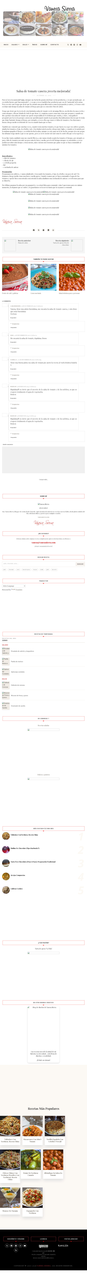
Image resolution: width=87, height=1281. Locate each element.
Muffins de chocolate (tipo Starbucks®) (25, 848)
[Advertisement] (43, 73)
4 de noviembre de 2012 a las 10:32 (25, 335)
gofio (47, 569)
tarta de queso (26, 569)
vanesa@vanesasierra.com (43, 542)
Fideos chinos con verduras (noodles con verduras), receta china (10, 1176)
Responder (13, 317)
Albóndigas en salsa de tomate (53, 1174)
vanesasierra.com (43, 517)
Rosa (12, 335)
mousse (35, 569)
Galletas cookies (17, 889)
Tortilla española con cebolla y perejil (55, 1140)
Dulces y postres (43, 775)
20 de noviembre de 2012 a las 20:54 (29, 359)
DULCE (25, 45)
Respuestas (15, 324)
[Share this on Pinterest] (43, 230)
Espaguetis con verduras (33, 1212)
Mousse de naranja (10, 1211)
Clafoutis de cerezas (18, 685)
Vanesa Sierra (44, 1266)
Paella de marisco (17, 661)
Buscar (80, 564)
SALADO (15, 45)
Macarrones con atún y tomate (32, 1140)
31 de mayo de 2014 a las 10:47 (26, 386)
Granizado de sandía (18, 706)
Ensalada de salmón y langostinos (22, 651)
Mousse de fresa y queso (19, 695)
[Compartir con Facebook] (33, 230)
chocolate (11, 569)
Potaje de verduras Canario (30, 1174)
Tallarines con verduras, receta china (24, 835)
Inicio (6, 45)
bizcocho (54, 569)
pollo (4, 569)
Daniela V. (13, 359)
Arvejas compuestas (18, 875)
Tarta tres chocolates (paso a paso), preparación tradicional (33, 862)
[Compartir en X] (38, 230)
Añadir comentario (8, 444)
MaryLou (13, 386)
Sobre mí (43, 45)
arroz (18, 569)
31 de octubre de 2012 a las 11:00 (32, 306)
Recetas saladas (43, 725)
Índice (34, 45)
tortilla (41, 569)
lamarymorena (15, 306)
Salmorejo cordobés (18, 672)
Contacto (55, 45)
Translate (18, 590)
